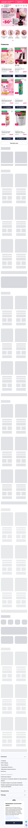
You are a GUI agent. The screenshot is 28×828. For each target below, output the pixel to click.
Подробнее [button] (21, 76)
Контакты (3, 771)
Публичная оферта (6, 777)
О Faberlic (3, 761)
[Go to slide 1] (12, 40)
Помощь (3, 795)
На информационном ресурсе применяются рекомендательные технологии (12, 818)
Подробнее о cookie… (10, 815)
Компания (4, 756)
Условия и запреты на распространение (11, 783)
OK (14, 823)
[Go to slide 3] (14, 40)
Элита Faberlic (4, 765)
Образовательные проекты (8, 769)
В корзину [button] (8, 76)
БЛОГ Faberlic (4, 763)
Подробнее (20, 1)
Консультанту (5, 791)
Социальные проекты (7, 767)
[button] (14, 2)
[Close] (26, 2)
